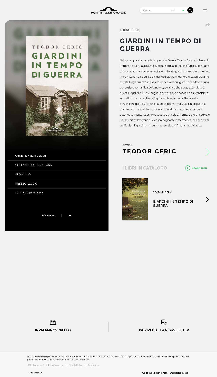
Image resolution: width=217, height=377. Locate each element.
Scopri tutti (199, 168)
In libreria (48, 215)
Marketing (94, 365)
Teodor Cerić (129, 30)
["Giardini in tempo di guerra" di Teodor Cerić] (135, 199)
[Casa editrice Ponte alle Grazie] (108, 10)
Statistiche (75, 365)
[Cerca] (190, 10)
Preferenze (56, 365)
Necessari (38, 365)
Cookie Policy (35, 372)
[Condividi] (207, 24)
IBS (69, 215)
